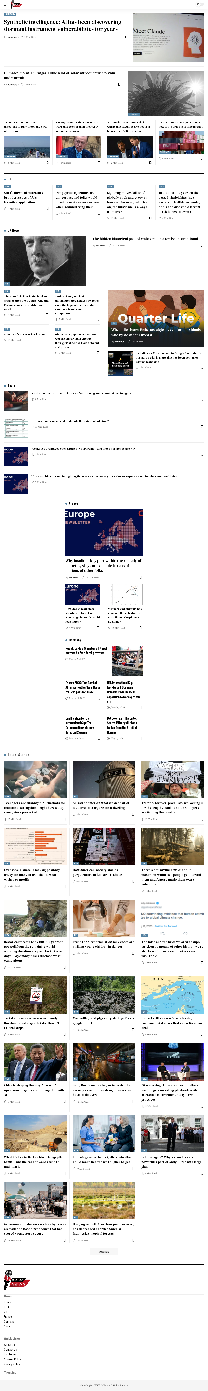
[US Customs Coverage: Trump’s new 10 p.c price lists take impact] (181, 142)
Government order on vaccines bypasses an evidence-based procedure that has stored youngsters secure (35, 1229)
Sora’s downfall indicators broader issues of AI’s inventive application (23, 197)
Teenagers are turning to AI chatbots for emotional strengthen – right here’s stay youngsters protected (34, 807)
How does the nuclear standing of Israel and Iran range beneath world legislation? (82, 615)
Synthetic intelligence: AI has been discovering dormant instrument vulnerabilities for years (62, 25)
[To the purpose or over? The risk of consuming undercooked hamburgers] (16, 401)
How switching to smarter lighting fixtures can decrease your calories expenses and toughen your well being (104, 476)
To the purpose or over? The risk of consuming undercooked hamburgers (81, 393)
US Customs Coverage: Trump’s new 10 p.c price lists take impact (181, 124)
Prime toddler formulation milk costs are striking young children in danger (103, 944)
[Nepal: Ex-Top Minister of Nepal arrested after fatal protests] (127, 661)
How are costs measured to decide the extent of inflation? (70, 421)
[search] (189, 4)
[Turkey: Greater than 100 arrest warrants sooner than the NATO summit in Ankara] (78, 147)
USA (7, 187)
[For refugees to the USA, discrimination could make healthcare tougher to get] (104, 1133)
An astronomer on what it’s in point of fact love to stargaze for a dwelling (101, 805)
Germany (10, 14)
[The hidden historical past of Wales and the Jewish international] (45, 261)
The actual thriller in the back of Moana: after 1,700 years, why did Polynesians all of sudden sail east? (26, 302)
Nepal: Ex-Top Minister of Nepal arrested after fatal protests (86, 651)
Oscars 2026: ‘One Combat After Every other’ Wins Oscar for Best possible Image (82, 687)
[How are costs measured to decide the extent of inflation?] (16, 428)
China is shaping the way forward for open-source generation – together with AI (34, 1090)
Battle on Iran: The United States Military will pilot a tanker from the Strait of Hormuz (122, 725)
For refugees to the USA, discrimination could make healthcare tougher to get (102, 1159)
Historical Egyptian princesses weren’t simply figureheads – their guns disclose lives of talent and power (77, 340)
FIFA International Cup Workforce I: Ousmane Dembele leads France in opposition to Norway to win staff (123, 692)
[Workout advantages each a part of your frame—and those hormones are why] (16, 456)
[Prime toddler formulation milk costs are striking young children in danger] (104, 918)
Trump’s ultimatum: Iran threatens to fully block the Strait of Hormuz (26, 126)
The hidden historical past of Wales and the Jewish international (145, 238)
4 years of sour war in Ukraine (24, 334)
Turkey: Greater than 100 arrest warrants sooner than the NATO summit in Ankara (77, 126)
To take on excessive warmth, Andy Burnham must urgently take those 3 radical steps (31, 1023)
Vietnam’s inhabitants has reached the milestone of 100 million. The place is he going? (125, 615)
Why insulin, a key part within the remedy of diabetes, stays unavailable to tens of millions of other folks (103, 565)
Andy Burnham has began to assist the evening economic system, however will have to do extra (102, 1090)
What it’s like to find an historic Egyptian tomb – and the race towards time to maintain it (34, 1162)
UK (6, 284)
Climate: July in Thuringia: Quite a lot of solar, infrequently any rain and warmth (59, 75)
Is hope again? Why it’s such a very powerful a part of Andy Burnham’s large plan (171, 1162)
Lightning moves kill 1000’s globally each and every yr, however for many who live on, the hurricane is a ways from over (127, 202)
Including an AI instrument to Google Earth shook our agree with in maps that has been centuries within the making (168, 357)
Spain (11, 386)
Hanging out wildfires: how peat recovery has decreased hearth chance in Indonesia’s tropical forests (103, 1229)
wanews (12, 37)
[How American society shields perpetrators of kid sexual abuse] (104, 846)
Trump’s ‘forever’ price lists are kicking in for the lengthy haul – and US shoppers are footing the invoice (172, 807)
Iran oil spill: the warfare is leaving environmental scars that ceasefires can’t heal (172, 1023)
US (9, 179)
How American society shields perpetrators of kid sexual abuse (97, 872)
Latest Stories (18, 755)
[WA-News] (16, 4)
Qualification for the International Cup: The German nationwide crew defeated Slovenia (79, 725)
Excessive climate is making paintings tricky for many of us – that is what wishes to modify (32, 874)
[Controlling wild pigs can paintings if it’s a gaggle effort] (104, 995)
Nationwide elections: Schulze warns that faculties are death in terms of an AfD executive (128, 126)
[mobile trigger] (7, 4)
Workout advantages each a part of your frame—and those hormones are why (83, 449)
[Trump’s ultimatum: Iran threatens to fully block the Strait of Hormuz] (27, 147)
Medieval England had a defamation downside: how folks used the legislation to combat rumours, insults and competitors (77, 304)
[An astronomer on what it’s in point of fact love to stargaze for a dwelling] (104, 779)
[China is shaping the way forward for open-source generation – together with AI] (35, 1062)
